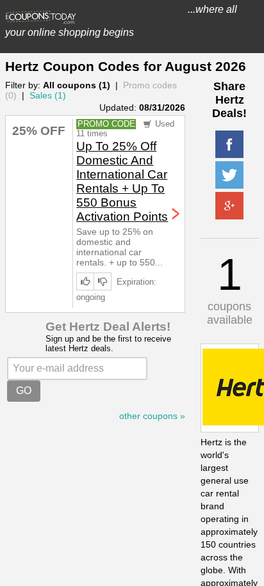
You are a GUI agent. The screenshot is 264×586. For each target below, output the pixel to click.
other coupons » (152, 416)
